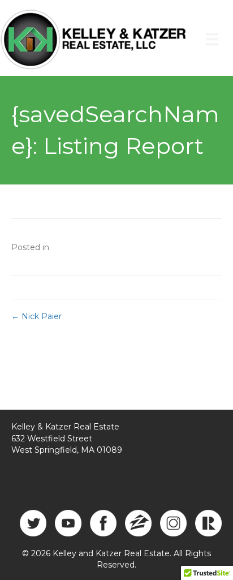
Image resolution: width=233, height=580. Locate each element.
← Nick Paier (36, 316)
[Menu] (212, 39)
